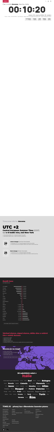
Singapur (4, 314)
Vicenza (26, 397)
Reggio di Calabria (40, 391)
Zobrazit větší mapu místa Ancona (10, 357)
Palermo (40, 389)
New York (4, 289)
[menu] (50, 1)
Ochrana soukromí (15, 423)
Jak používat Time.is (39, 414)
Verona (21, 397)
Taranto (20, 394)
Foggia (48, 383)
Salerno (6, 394)
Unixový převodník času (28, 412)
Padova (32, 389)
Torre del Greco (35, 394)
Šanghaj (4, 316)
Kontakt (37, 417)
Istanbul (4, 304)
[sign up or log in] (48, 1)
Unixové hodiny (27, 411)
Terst (29, 394)
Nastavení (37, 409)
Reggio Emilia (30, 391)
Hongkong (5, 313)
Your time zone (5, 412)
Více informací (20, 16)
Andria (25, 380)
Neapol (19, 388)
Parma (47, 388)
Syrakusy (14, 394)
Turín (42, 394)
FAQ (36, 412)
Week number (5, 425)
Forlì (6, 386)
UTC (3, 294)
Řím (32, 397)
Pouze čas (5, 417)
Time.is (5, 1)
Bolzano (5, 383)
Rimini (49, 391)
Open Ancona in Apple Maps (24, 357)
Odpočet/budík (5, 419)
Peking (44, 19)
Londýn (34, 19)
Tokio (49, 19)
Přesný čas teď (5, 409)
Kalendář (4, 422)
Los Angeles (28, 19)
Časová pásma (5, 414)
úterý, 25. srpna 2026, (39, 15)
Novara (26, 388)
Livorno (22, 386)
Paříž (39, 19)
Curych (4, 299)
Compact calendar (6, 423)
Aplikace (13, 409)
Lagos (4, 296)
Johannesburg (5, 301)
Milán (45, 386)
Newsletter (14, 414)
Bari (30, 381)
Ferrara (33, 383)
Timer (4, 420)
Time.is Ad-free (38, 411)
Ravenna (24, 391)
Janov (11, 386)
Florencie (40, 383)
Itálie (27, 376)
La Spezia (17, 386)
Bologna (46, 381)
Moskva (4, 308)
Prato (19, 391)
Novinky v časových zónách (17, 412)
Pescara (10, 391)
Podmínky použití (15, 421)
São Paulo (4, 293)
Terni (25, 394)
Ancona (21, 380)
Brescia (11, 383)
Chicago (4, 288)
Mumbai (4, 311)
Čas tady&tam (5, 411)
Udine (48, 394)
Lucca (26, 386)
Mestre (39, 386)
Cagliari (17, 383)
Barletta (34, 380)
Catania (23, 383)
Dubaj (4, 309)
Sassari (10, 394)
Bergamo (38, 380)
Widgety (13, 411)
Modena (6, 389)
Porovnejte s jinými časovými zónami (11, 323)
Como (30, 383)
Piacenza (14, 391)
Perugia (5, 391)
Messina (32, 386)
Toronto (4, 291)
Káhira (4, 306)
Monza (12, 388)
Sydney (4, 319)
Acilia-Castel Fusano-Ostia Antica (11, 380)
